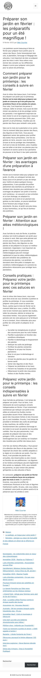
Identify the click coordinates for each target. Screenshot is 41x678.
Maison (8, 532)
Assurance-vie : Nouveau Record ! (16, 605)
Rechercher (7, 661)
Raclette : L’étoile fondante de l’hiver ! (17, 634)
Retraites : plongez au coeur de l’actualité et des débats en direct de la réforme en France (20, 541)
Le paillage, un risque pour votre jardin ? (20, 535)
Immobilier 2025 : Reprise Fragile (15, 574)
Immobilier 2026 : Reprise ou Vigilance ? (18, 560)
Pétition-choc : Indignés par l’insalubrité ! (18, 625)
